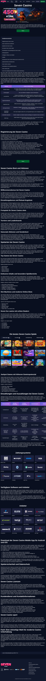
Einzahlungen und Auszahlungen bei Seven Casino (11, 50)
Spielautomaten (39, 337)
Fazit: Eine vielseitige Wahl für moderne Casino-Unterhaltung (13, 70)
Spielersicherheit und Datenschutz (8, 61)
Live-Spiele (17, 337)
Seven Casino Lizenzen (6, 64)
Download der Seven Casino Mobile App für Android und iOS (13, 59)
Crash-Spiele (28, 337)
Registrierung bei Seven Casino (8, 41)
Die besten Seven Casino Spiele (8, 48)
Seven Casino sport (5, 68)
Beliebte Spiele (5, 337)
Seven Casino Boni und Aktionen (8, 43)
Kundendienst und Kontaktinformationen (9, 66)
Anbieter (3, 57)
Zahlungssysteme (5, 52)
